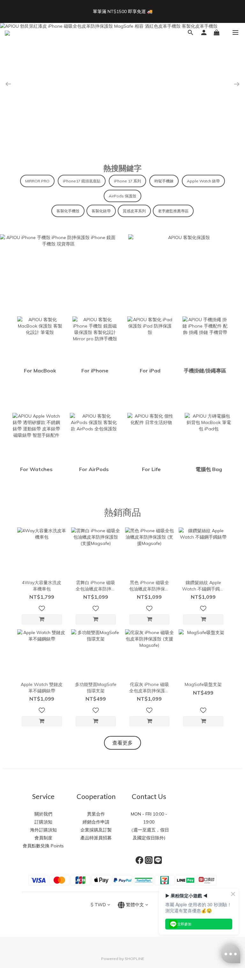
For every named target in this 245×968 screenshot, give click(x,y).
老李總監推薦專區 (173, 210)
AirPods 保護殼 (122, 196)
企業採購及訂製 (96, 830)
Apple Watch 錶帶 (203, 181)
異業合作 (96, 814)
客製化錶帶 (101, 210)
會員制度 (43, 838)
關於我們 (43, 814)
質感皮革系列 (134, 210)
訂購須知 (43, 822)
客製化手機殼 (67, 210)
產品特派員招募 (96, 838)
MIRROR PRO (37, 181)
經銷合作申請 (96, 822)
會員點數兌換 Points (43, 846)
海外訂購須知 (43, 830)
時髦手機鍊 (164, 181)
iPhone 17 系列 (127, 181)
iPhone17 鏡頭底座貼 (81, 181)
